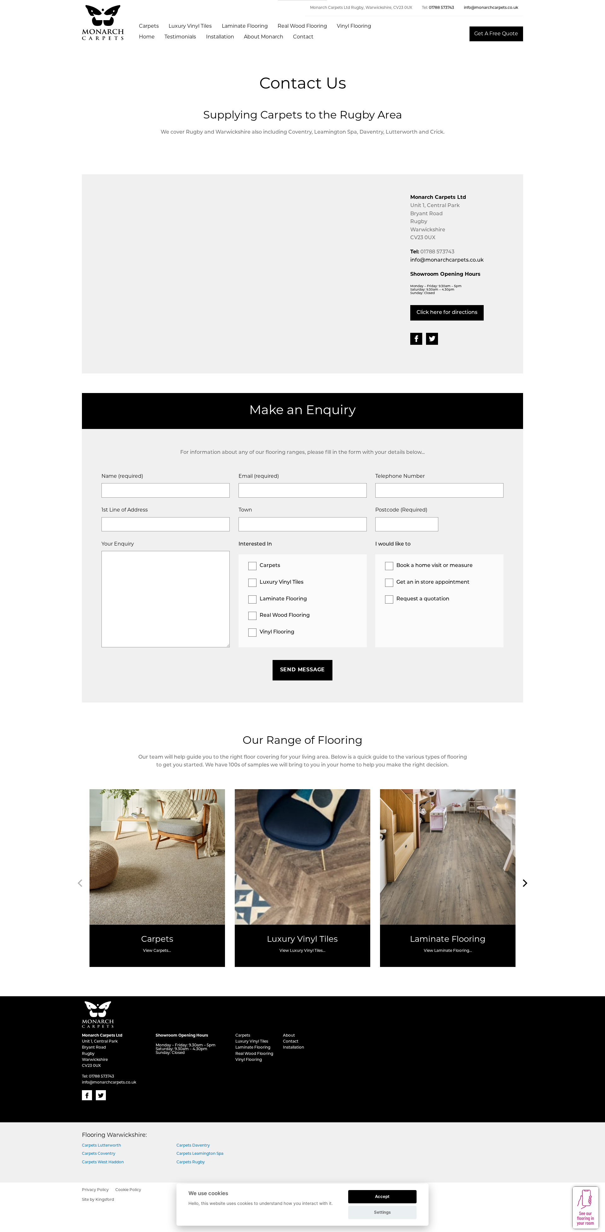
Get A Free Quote (496, 34)
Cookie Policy (128, 1190)
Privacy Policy (95, 1190)
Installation (220, 37)
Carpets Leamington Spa (199, 1154)
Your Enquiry (117, 544)
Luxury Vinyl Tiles (190, 26)
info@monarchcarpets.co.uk (491, 8)
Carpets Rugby (190, 1162)
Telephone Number (400, 476)
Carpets (149, 26)
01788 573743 (441, 8)
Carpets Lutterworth (101, 1146)
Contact (303, 37)
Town (245, 510)
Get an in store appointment (433, 582)
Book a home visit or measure (434, 565)
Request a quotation (422, 599)
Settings (382, 1212)
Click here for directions (447, 312)
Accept (382, 1196)
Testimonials (180, 37)
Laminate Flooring (245, 26)
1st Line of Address (124, 510)
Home (147, 37)
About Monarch (263, 37)
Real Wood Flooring (302, 26)
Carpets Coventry (98, 1154)
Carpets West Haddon (103, 1162)
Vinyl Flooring (354, 26)
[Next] (524, 883)
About (289, 1036)
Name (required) (122, 476)
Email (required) (259, 476)
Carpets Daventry (193, 1146)
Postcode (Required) (401, 510)
